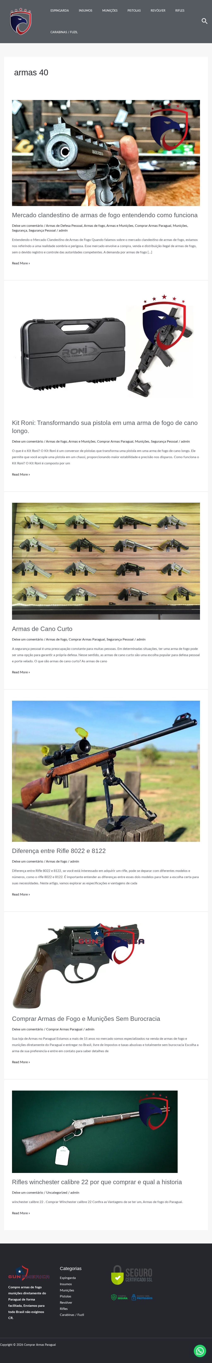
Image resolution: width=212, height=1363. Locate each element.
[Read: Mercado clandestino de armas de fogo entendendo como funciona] (106, 153)
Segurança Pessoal (42, 230)
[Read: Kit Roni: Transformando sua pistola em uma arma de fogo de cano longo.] (106, 352)
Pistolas (134, 10)
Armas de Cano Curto (42, 628)
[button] (204, 21)
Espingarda (60, 10)
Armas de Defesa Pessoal (64, 225)
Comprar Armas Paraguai (153, 225)
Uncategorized (56, 1192)
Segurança (19, 230)
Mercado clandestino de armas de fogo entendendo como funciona (105, 215)
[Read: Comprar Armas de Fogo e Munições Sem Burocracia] (78, 966)
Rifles (179, 10)
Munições (110, 10)
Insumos (85, 10)
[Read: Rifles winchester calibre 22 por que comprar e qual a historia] (95, 1131)
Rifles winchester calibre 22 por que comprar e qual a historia (97, 1182)
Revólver (158, 10)
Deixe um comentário (27, 225)
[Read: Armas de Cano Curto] (106, 561)
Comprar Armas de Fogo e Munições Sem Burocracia (86, 1018)
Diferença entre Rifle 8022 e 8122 (59, 850)
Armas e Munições (119, 225)
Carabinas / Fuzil (64, 32)
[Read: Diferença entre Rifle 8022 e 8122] (106, 771)
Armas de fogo (94, 225)
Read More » (21, 262)
